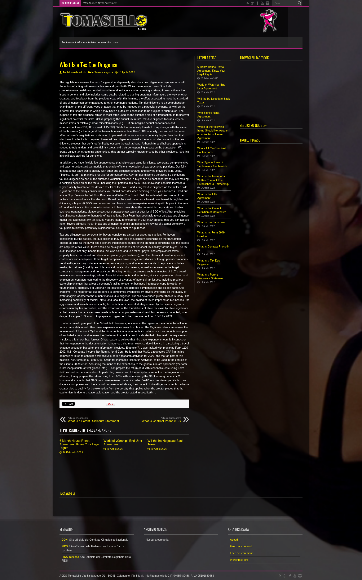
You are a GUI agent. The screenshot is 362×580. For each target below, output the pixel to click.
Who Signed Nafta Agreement (100, 3)
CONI (65, 539)
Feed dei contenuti (241, 546)
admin (82, 72)
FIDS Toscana (70, 556)
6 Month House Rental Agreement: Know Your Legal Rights (79, 444)
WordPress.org (239, 559)
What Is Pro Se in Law (211, 222)
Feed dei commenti (241, 553)
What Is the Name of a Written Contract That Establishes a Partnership (213, 180)
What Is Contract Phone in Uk (161, 420)
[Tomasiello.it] (103, 27)
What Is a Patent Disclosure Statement (93, 420)
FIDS (65, 546)
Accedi (234, 539)
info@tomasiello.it (156, 575)
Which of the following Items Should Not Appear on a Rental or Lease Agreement (129, 3)
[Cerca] (299, 3)
